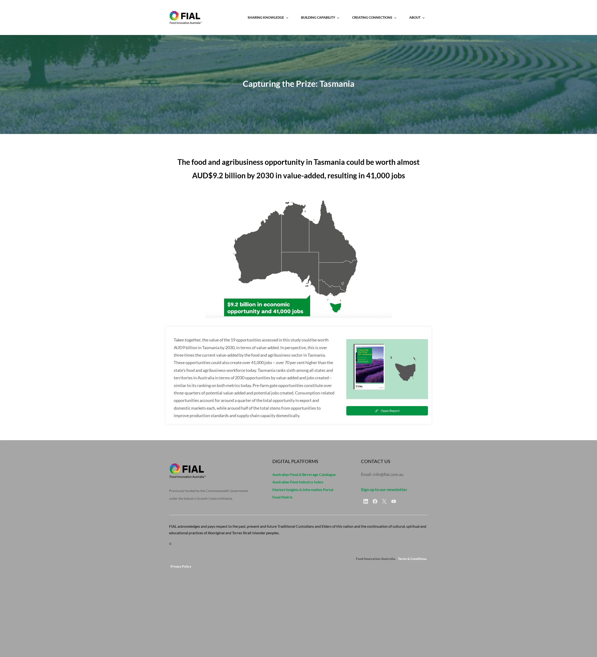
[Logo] (185, 17)
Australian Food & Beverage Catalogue (304, 474)
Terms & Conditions (412, 559)
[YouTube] (393, 501)
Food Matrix (282, 497)
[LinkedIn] (365, 501)
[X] (384, 501)
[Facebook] (374, 501)
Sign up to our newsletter (384, 489)
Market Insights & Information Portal (302, 489)
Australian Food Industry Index (297, 482)
